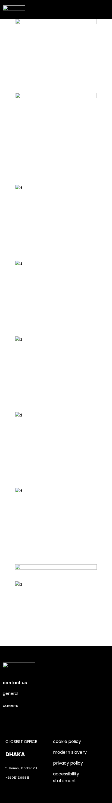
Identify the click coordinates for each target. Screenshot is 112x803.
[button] (103, 8)
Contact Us (15, 683)
